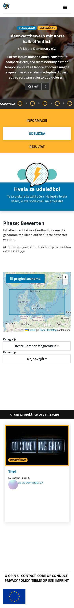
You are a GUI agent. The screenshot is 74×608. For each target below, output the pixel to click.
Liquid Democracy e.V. (39, 49)
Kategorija (10, 339)
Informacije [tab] (37, 120)
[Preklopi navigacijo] (65, 7)
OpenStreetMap (48, 330)
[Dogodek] (32, 103)
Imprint (62, 580)
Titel (12, 471)
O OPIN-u (12, 576)
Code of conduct (52, 576)
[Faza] (20, 103)
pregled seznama (27, 278)
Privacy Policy (17, 580)
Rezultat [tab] (37, 146)
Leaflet (32, 330)
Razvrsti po (10, 352)
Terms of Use (42, 580)
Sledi (35, 86)
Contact (28, 576)
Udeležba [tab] (37, 133)
